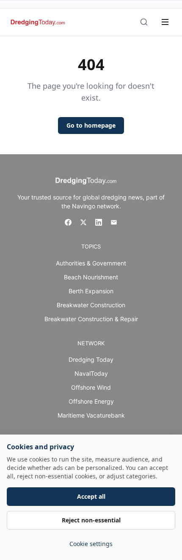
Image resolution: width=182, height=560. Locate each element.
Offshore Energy (91, 401)
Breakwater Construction (91, 305)
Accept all (91, 496)
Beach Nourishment (91, 277)
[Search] (144, 22)
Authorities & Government (91, 263)
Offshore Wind (91, 387)
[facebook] (68, 222)
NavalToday (91, 373)
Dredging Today (91, 359)
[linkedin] (99, 222)
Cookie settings (91, 544)
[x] (83, 222)
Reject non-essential (91, 520)
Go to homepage (91, 125)
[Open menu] (165, 22)
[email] (114, 222)
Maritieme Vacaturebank (91, 415)
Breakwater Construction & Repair (91, 318)
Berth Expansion (91, 291)
